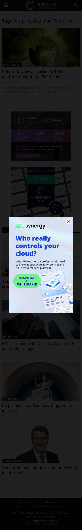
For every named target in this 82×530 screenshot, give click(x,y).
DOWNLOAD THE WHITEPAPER (27, 281)
